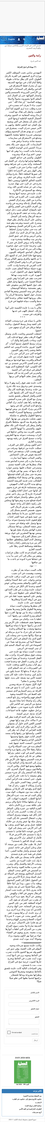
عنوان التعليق (35, 1009)
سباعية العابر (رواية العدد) (33, 1106)
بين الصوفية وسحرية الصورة (32, 1096)
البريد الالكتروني (34, 1001)
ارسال (36, 1040)
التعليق (37, 1017)
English (11, 39)
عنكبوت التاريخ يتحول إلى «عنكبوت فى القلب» (27, 1099)
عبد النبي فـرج (36, 61)
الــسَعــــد (38, 1102)
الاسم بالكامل (34, 992)
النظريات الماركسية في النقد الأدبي (30, 1109)
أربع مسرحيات (37, 1112)
